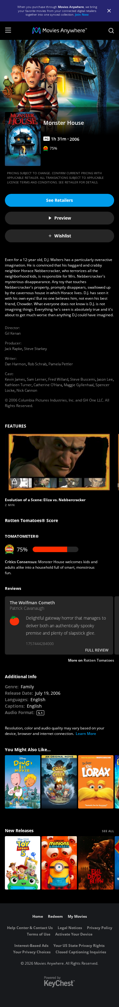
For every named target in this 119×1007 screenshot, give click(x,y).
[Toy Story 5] (22, 863)
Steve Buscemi (82, 379)
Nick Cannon (26, 390)
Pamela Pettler (61, 364)
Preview (62, 218)
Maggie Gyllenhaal (79, 384)
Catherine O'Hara (48, 384)
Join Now (82, 14)
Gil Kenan (13, 333)
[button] (59, 462)
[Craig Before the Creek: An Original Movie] (59, 782)
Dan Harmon (15, 364)
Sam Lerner (36, 379)
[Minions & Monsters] (59, 863)
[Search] (111, 30)
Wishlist (62, 236)
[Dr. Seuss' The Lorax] (96, 782)
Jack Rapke (13, 348)
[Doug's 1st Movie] (22, 782)
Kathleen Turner (18, 384)
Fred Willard (58, 379)
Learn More (86, 733)
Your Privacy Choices (32, 952)
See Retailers (59, 200)
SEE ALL (108, 831)
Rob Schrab (37, 364)
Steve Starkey (35, 348)
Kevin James (15, 379)
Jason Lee (105, 379)
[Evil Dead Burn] (96, 863)
